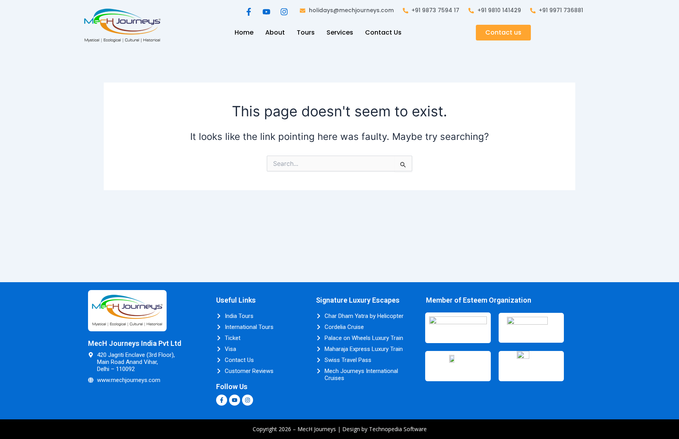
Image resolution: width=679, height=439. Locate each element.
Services (340, 32)
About (275, 32)
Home (244, 32)
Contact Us (383, 32)
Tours (306, 32)
